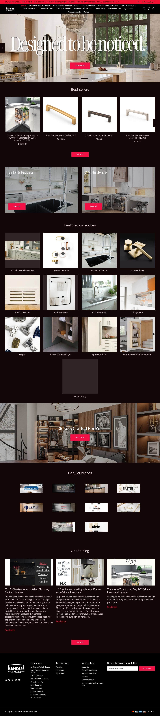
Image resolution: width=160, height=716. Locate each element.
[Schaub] (128, 508)
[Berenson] (96, 488)
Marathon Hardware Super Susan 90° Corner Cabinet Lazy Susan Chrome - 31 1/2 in (23, 137)
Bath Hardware (61, 312)
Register (59, 667)
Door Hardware (137, 270)
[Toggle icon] (144, 9)
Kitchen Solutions (99, 270)
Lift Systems (137, 312)
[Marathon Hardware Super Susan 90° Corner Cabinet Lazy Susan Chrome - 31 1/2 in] (22, 114)
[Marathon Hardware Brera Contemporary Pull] (137, 114)
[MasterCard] (132, 712)
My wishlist (60, 673)
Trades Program (88, 680)
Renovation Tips (114, 9)
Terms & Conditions (89, 670)
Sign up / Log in (149, 2)
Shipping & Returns (89, 673)
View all (80, 154)
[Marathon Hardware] (96, 508)
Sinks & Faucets (99, 312)
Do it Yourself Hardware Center (65, 5)
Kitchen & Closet (37, 691)
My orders (60, 670)
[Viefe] (96, 527)
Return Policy (100, 9)
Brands (86, 12)
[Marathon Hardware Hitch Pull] (99, 114)
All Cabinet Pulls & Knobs (22, 270)
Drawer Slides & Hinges (61, 354)
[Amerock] (31, 488)
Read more (10, 630)
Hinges (22, 354)
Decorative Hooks (61, 270)
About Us (85, 667)
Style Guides (128, 9)
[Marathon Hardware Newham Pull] (60, 114)
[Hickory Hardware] (31, 508)
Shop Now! (80, 65)
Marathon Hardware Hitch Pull (99, 135)
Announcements (74, 12)
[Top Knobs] (63, 527)
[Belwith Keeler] (63, 488)
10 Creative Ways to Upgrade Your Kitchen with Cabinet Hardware (78, 591)
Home (23, 5)
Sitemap (85, 677)
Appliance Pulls (99, 354)
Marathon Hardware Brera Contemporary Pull (137, 136)
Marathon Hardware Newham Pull (61, 135)
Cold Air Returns (22, 312)
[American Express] (140, 712)
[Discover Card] (144, 712)
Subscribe (147, 668)
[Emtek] (128, 488)
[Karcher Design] (63, 508)
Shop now (80, 437)
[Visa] (136, 712)
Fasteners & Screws (38, 695)
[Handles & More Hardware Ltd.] (10, 9)
